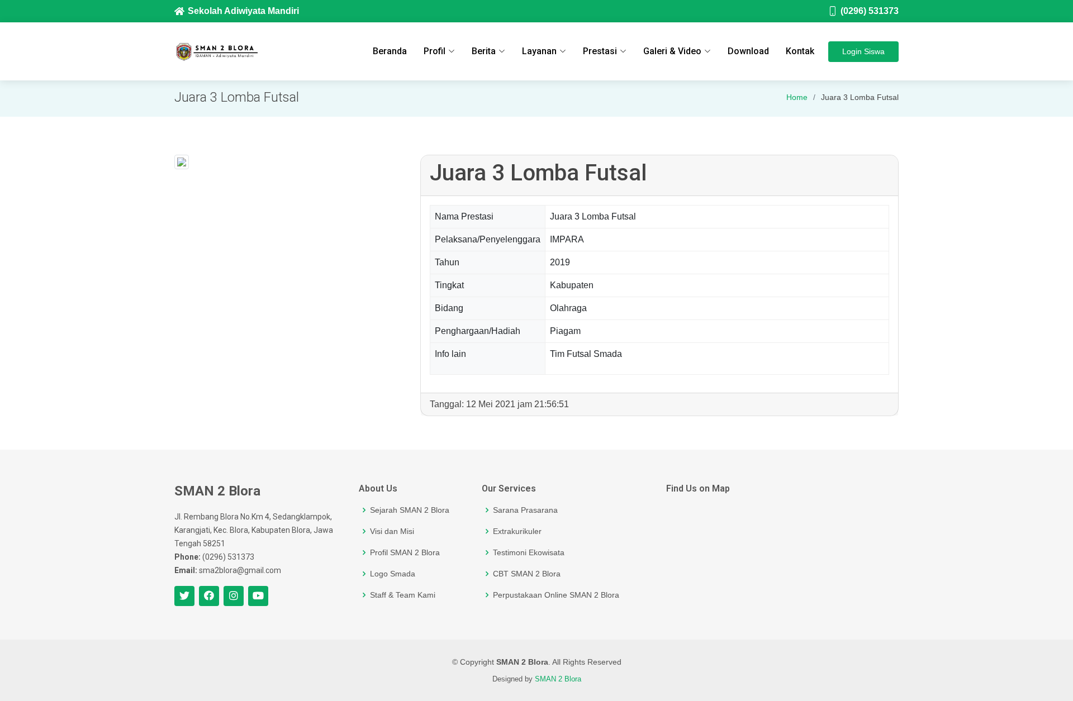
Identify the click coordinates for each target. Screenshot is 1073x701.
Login (863, 51)
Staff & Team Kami (402, 595)
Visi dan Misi (392, 531)
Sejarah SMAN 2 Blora (409, 510)
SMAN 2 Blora (558, 679)
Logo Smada (392, 574)
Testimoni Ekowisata (528, 552)
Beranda (390, 51)
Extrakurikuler (517, 531)
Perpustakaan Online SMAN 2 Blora (556, 595)
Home (797, 97)
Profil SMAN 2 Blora (405, 552)
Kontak (800, 51)
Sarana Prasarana (525, 510)
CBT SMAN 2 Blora (527, 574)
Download (748, 51)
